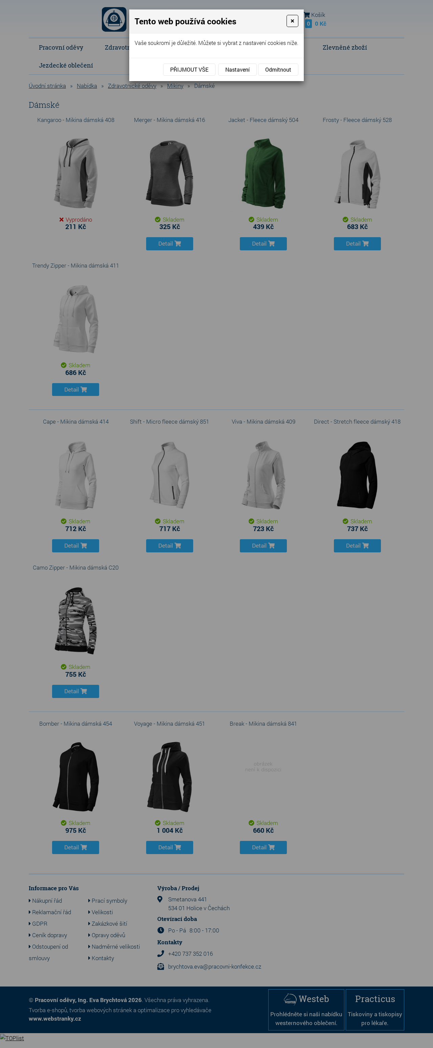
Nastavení (237, 69)
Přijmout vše (189, 69)
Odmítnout (278, 69)
